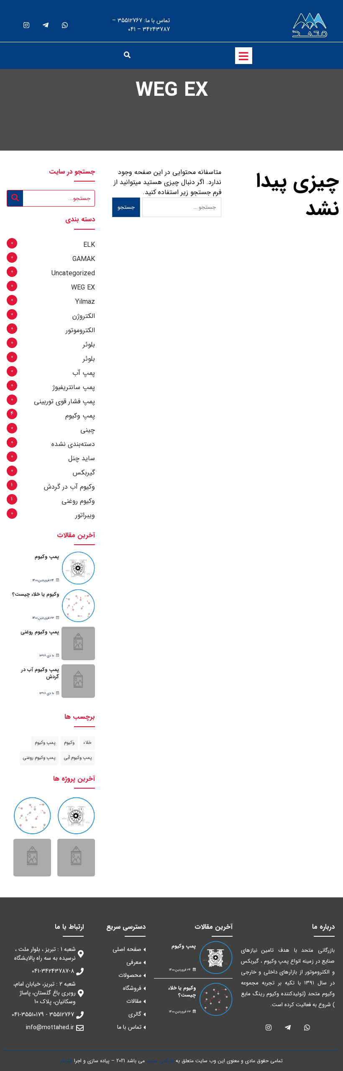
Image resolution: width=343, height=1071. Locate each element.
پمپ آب (83, 373)
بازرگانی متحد (160, 1061)
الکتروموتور (80, 330)
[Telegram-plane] (45, 25)
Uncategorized (73, 273)
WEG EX (83, 287)
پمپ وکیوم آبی (78, 757)
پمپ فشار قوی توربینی (64, 401)
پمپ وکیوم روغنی (39, 632)
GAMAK (83, 259)
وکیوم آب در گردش (69, 487)
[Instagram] (26, 25)
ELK (89, 245)
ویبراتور (85, 515)
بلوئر (89, 344)
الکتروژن (83, 316)
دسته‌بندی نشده (73, 444)
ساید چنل (81, 458)
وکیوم (69, 742)
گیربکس (84, 472)
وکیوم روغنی (78, 501)
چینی (87, 430)
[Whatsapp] (64, 25)
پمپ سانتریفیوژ (74, 387)
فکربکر (66, 1061)
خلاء (87, 742)
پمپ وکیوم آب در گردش (40, 673)
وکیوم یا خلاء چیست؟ (35, 594)
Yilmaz (85, 302)
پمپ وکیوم (80, 415)
